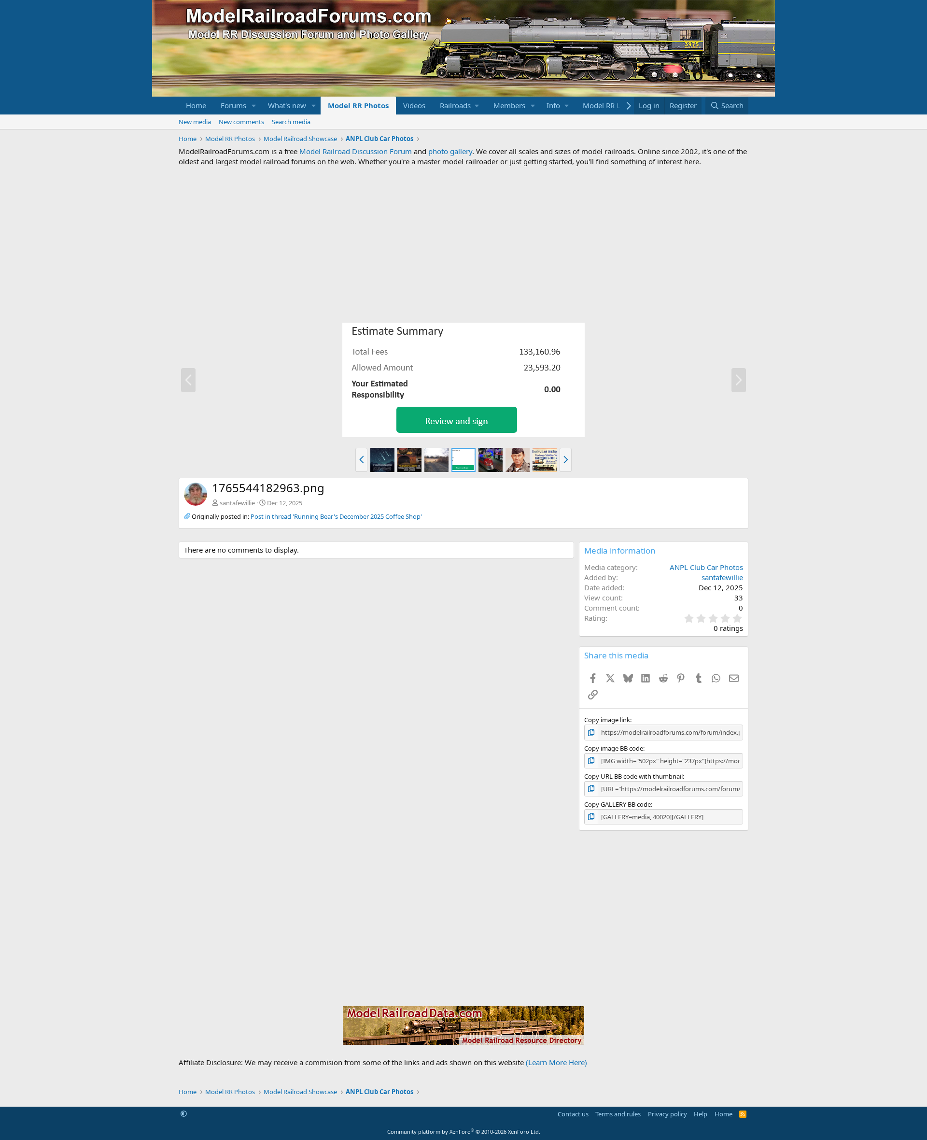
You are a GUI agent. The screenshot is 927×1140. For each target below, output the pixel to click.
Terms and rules (618, 1114)
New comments (241, 121)
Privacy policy (667, 1114)
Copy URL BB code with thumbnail (633, 776)
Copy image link (607, 719)
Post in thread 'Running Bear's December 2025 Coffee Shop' (336, 516)
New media (195, 121)
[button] (254, 105)
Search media (291, 121)
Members (509, 105)
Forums (233, 105)
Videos (414, 105)
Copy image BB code (613, 748)
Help (700, 1114)
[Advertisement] (463, 244)
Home (196, 105)
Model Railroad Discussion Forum (355, 151)
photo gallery (450, 151)
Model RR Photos (358, 105)
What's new (287, 105)
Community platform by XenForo (463, 1131)
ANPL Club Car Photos (706, 567)
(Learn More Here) (556, 1062)
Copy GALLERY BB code (617, 804)
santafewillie (237, 503)
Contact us (573, 1114)
